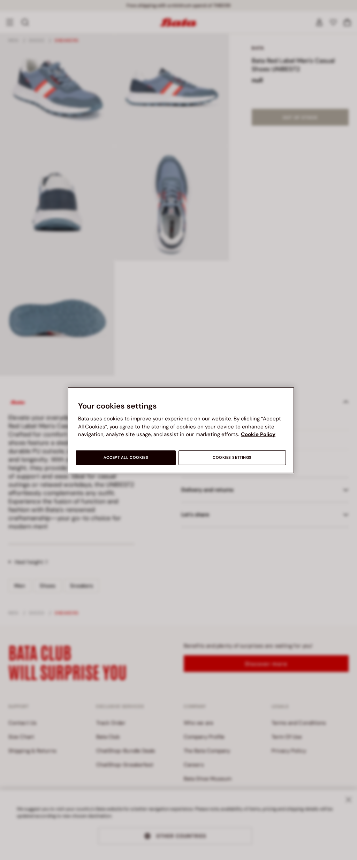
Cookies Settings (232, 457)
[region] (181, 430)
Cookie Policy (258, 434)
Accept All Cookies (126, 457)
